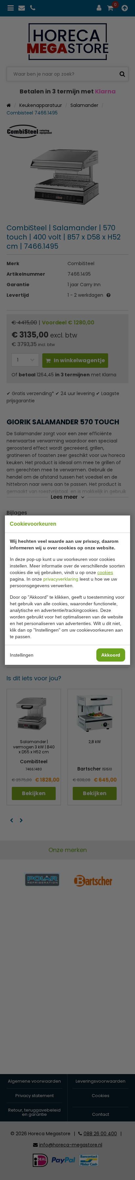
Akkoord (110, 655)
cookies (105, 572)
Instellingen (21, 655)
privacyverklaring (60, 579)
